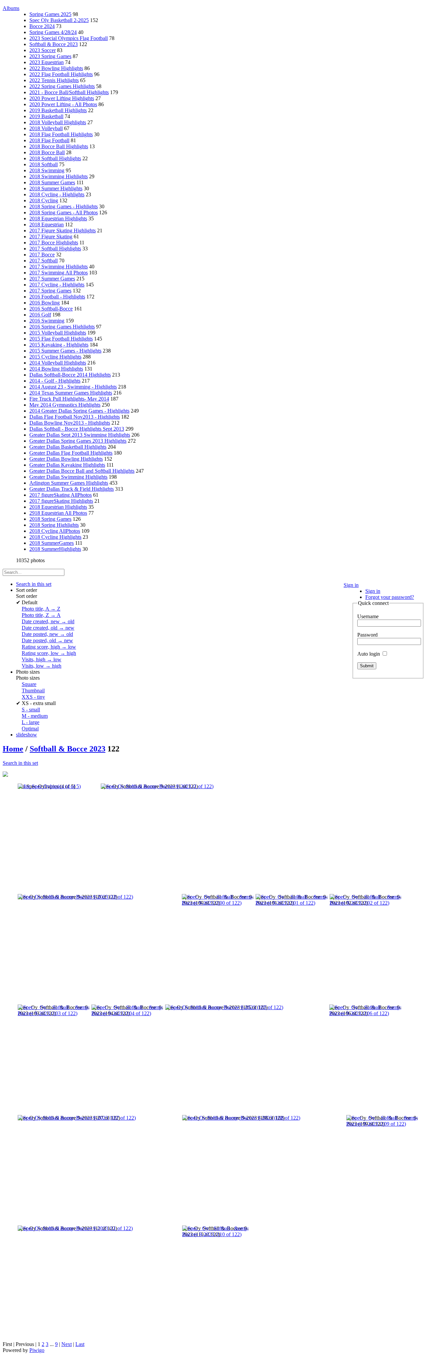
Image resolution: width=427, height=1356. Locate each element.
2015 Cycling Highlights (55, 357)
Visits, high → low (41, 659)
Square (29, 684)
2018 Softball (43, 164)
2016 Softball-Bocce (51, 308)
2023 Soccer (42, 50)
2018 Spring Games (50, 519)
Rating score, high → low (49, 647)
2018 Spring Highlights (54, 525)
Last (79, 1344)
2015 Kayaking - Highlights (58, 345)
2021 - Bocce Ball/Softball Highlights (69, 92)
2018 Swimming (46, 170)
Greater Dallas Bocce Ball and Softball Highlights (81, 471)
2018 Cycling (43, 200)
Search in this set (20, 763)
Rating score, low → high (49, 653)
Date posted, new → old (47, 634)
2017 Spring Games (50, 290)
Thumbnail (33, 690)
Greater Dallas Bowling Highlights (66, 459)
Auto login (369, 654)
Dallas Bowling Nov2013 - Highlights (69, 423)
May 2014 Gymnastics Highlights (64, 405)
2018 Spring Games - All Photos (63, 212)
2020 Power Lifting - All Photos (63, 104)
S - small (31, 709)
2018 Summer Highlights (55, 188)
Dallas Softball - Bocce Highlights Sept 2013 (76, 429)
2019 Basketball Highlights (58, 110)
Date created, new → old (48, 621)
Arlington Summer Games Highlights (68, 483)
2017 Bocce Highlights (53, 242)
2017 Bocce (42, 254)
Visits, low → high (41, 666)
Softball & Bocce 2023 (53, 44)
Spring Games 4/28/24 (53, 32)
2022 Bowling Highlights (56, 68)
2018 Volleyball (46, 128)
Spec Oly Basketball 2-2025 (59, 20)
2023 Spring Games (50, 56)
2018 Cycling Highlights (55, 537)
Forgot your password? (389, 597)
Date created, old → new (48, 628)
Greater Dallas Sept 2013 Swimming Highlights (79, 435)
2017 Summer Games (52, 278)
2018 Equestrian (46, 224)
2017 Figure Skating (50, 236)
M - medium (35, 716)
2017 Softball (43, 260)
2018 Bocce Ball (47, 152)
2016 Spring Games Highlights (62, 326)
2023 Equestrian (46, 62)
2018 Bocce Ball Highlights (58, 146)
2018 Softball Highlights (55, 158)
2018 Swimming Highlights (58, 176)
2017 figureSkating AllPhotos (60, 495)
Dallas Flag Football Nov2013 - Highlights (74, 417)
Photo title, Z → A (41, 615)
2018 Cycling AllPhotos (54, 531)
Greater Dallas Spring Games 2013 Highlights (77, 441)
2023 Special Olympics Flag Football (68, 38)
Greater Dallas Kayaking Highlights (67, 465)
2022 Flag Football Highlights (61, 74)
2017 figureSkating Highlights (61, 501)
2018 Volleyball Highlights (57, 122)
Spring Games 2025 (50, 14)
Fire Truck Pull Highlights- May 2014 (69, 399)
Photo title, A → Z (41, 609)
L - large (30, 722)
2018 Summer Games (52, 182)
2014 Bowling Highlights (56, 369)
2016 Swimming (46, 320)
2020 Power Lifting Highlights (61, 98)
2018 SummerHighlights (55, 549)
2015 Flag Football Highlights (61, 339)
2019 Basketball (46, 116)
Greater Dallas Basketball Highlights (67, 447)
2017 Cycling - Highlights (56, 284)
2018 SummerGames (51, 543)
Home (13, 748)
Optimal (30, 728)
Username (368, 616)
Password (367, 635)
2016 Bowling (44, 302)
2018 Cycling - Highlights (56, 194)
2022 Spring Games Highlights (62, 86)
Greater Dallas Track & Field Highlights (71, 489)
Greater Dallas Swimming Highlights (68, 477)
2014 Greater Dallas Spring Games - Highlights (79, 411)
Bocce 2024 (42, 26)
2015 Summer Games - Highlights (65, 351)
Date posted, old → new (47, 640)
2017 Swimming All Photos (58, 272)
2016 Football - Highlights (57, 296)
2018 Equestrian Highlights (58, 218)
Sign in (351, 585)
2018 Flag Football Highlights (61, 134)
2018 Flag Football (49, 140)
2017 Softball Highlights (55, 248)
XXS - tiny (33, 697)
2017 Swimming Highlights (58, 266)
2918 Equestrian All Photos (58, 513)
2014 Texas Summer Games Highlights (70, 393)
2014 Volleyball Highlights (57, 363)
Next (66, 1344)
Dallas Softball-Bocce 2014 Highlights (70, 375)
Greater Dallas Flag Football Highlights (70, 453)
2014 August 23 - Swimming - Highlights (73, 387)
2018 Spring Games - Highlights (63, 206)
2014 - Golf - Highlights (54, 381)
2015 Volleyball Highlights (57, 332)
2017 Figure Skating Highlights (62, 230)
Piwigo (36, 1350)
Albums (11, 8)
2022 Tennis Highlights (54, 80)
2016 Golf (40, 314)
